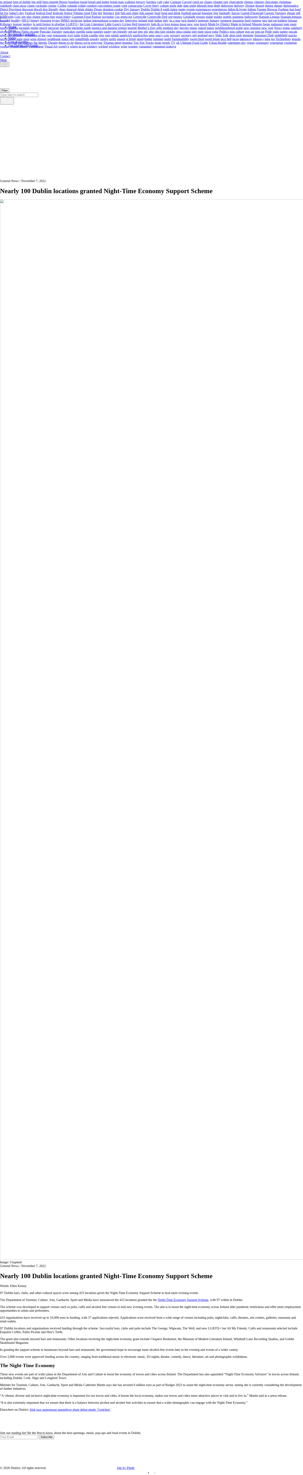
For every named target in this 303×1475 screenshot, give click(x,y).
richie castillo (89, 35)
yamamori (145, 46)
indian (87, 20)
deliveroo (227, 5)
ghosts (291, 13)
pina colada (183, 31)
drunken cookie (113, 9)
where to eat (78, 46)
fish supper (146, 13)
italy (166, 20)
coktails (72, 5)
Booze (63, 2)
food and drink (170, 13)
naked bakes (206, 27)
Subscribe (47, 1437)
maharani (277, 24)
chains (208, 2)
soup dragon (38, 39)
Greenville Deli (157, 16)
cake (166, 2)
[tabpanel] (151, 1435)
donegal (71, 9)
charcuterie (236, 2)
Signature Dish (264, 35)
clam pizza (19, 5)
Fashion (283, 9)
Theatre (53, 42)
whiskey (92, 46)
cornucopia (135, 5)
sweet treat (197, 39)
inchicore (76, 20)
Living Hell (129, 24)
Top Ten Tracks (143, 42)
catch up (197, 2)
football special (191, 13)
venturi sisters (19, 46)
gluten (36, 16)
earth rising (170, 9)
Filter (5, 90)
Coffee (62, 5)
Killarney (6, 24)
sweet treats (212, 39)
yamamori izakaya (164, 46)
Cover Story (151, 5)
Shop (3, 60)
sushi (167, 39)
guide (209, 16)
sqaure (121, 39)
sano (152, 35)
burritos (151, 2)
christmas (285, 2)
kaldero (282, 20)
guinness (238, 16)
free (215, 13)
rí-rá (70, 35)
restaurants (60, 35)
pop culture (237, 31)
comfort (92, 5)
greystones (175, 16)
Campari (175, 2)
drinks (89, 9)
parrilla (80, 31)
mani (293, 24)
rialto (77, 35)
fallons (252, 9)
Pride (268, 31)
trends (166, 42)
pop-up (259, 31)
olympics (6, 31)
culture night (168, 5)
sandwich (126, 35)
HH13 (25, 20)
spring (104, 39)
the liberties (25, 42)
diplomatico (290, 5)
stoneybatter (144, 39)
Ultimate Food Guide (194, 42)
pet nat (132, 31)
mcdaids (24, 27)
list (81, 24)
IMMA (65, 20)
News (278, 27)
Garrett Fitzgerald (252, 13)
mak (286, 24)
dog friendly (51, 9)
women (133, 46)
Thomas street (112, 42)
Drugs (98, 9)
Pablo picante (30, 31)
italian (158, 20)
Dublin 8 (156, 9)
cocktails (41, 5)
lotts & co (157, 24)
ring (101, 35)
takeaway (246, 39)
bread (83, 2)
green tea (126, 16)
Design (250, 5)
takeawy (258, 39)
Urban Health (218, 42)
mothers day (171, 27)
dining (269, 5)
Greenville (140, 16)
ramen (284, 31)
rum (107, 35)
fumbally (225, 13)
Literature (97, 24)
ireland (142, 20)
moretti (132, 27)
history (35, 20)
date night (189, 5)
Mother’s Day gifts (149, 27)
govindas (108, 16)
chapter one (220, 2)
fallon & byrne (237, 9)
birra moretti (50, 2)
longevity (144, 24)
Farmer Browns (267, 9)
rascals (293, 31)
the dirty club (8, 42)
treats (158, 42)
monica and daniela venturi (109, 27)
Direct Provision (10, 9)
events (191, 9)
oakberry (296, 27)
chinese (259, 2)
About (4, 52)
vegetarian (276, 42)
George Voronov (275, 13)
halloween (251, 16)
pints (200, 31)
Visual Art (51, 46)
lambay (27, 24)
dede (217, 5)
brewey (141, 2)
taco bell (226, 39)
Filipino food (81, 13)
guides (218, 16)
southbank (54, 39)
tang (267, 39)
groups (200, 16)
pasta (89, 31)
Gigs (17, 16)
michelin (65, 27)
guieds (227, 16)
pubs (276, 31)
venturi (4, 46)
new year (267, 27)
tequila (296, 39)
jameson (203, 20)
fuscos (235, 13)
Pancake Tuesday (51, 31)
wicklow (114, 46)
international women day (108, 20)
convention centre (109, 5)
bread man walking (122, 2)
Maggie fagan (261, 24)
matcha (13, 27)
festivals (58, 13)
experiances (203, 9)
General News (9, 181)
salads (115, 35)
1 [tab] (148, 1473)
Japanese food (241, 20)
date (179, 5)
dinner (278, 5)
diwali (38, 9)
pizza (207, 31)
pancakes (69, 31)
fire (100, 13)
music (193, 27)
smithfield (281, 35)
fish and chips (130, 13)
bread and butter (98, 2)
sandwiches (140, 35)
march (4, 27)
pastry (108, 31)
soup (26, 39)
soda (19, 39)
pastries (98, 31)
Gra (117, 16)
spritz (112, 39)
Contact (5, 56)
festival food (44, 13)
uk (178, 42)
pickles (170, 31)
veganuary (262, 42)
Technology (283, 39)
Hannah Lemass (269, 16)
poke (215, 31)
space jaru (67, 39)
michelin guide (81, 27)
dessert (259, 5)
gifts (11, 16)
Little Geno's (113, 24)
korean (17, 24)
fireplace (108, 13)
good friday (63, 16)
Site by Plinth (125, 1468)
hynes (56, 20)
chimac (248, 2)
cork (124, 5)
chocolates (271, 2)
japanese (225, 20)
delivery (239, 5)
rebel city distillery (12, 35)
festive (68, 13)
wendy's (63, 46)
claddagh (6, 5)
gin (23, 16)
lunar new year (189, 24)
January (214, 20)
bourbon (73, 2)
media (34, 27)
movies (184, 27)
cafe (159, 2)
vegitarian (290, 42)
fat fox (4, 13)
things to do (66, 42)
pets (140, 31)
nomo (286, 27)
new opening (252, 27)
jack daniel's (189, 20)
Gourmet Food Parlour (86, 16)
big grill (37, 2)
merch (43, 27)
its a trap (174, 20)
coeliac (52, 5)
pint (194, 31)
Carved (186, 2)
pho (151, 31)
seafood (202, 35)
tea (273, 39)
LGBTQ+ (72, 24)
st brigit (131, 39)
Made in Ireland (241, 24)
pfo (146, 31)
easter (182, 9)
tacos (235, 39)
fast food (295, 9)
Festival (30, 13)
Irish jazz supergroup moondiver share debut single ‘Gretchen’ (70, 1409)
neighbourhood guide (229, 27)
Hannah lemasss (291, 16)
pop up (249, 31)
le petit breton (42, 24)
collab (82, 5)
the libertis (40, 42)
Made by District (219, 24)
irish (151, 20)
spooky (94, 39)
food (157, 13)
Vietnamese (35, 46)
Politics (224, 31)
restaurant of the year (38, 35)
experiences (219, 9)
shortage (248, 35)
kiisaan (292, 20)
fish (117, 13)
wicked (103, 46)
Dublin (145, 9)
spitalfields (82, 39)
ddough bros (205, 5)
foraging (207, 13)
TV (173, 42)
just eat (272, 20)
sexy (211, 35)
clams (31, 5)
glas (29, 16)
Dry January (132, 9)
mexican (53, 27)
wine (124, 46)
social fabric (8, 39)
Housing (45, 20)
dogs (62, 9)
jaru (264, 20)
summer (158, 39)
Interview (131, 20)
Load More (151, 1421)
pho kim (160, 31)
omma (17, 31)
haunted (5, 20)
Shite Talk (221, 35)
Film (94, 13)
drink (81, 9)
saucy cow (162, 35)
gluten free (48, 16)
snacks (292, 35)
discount (27, 9)
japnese (256, 20)
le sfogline (58, 24)
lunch (203, 24)
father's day (16, 13)
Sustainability (180, 39)
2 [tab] (155, 1473)
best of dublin (22, 2)
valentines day (236, 42)
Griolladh (189, 16)
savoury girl (189, 35)
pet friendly (120, 31)
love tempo (171, 24)
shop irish (235, 35)
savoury (175, 35)
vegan (251, 42)
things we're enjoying (88, 42)
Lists (87, 24)
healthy (16, 20)
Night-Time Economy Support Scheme (183, 1300)
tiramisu (127, 42)
